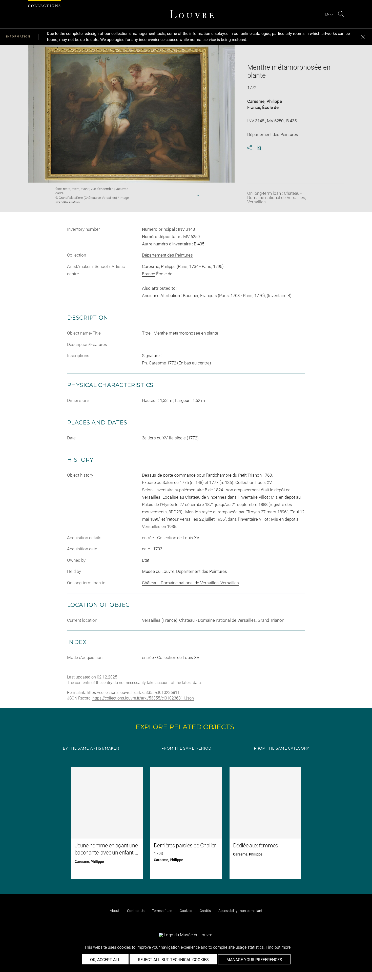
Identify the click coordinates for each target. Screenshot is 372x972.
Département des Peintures (167, 255)
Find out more (278, 947)
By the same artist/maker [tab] (91, 748)
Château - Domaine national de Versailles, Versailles (190, 582)
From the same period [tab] (186, 748)
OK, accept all (105, 959)
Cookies (186, 911)
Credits (205, 911)
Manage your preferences (254, 959)
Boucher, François (200, 295)
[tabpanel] (186, 823)
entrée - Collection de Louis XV (170, 657)
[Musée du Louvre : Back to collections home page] (191, 14)
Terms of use (162, 911)
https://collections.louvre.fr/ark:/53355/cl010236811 (133, 692)
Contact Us (135, 911)
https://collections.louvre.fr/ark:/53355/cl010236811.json (143, 698)
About (114, 911)
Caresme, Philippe (264, 101)
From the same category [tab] (281, 748)
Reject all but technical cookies (173, 959)
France (253, 107)
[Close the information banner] (363, 37)
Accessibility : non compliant (240, 911)
